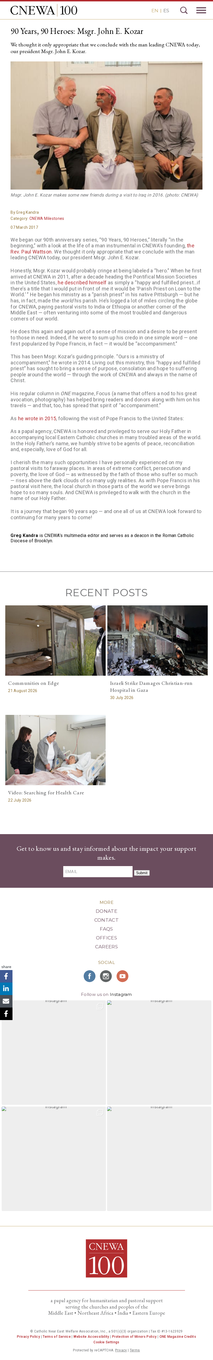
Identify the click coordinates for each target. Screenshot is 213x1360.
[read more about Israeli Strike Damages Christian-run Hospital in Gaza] (157, 640)
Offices (106, 938)
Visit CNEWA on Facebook (90, 976)
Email (6, 1001)
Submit (142, 873)
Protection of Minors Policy (134, 1337)
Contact (106, 920)
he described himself (82, 282)
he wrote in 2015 (37, 418)
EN (154, 10)
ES (166, 10)
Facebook (6, 976)
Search (184, 10)
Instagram (121, 994)
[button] (53, 1052)
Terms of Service (57, 1337)
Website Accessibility (91, 1337)
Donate (106, 911)
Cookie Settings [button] (106, 1342)
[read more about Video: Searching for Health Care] (55, 750)
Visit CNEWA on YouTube (123, 976)
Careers (106, 946)
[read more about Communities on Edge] (55, 640)
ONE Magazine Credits (177, 1337)
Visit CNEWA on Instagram (106, 976)
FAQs (106, 929)
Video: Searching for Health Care (46, 792)
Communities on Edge (33, 683)
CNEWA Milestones (46, 218)
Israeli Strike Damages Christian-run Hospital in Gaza (151, 686)
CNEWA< (43, 10)
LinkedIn (6, 989)
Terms (135, 1350)
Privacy (121, 1350)
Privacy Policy (28, 1337)
